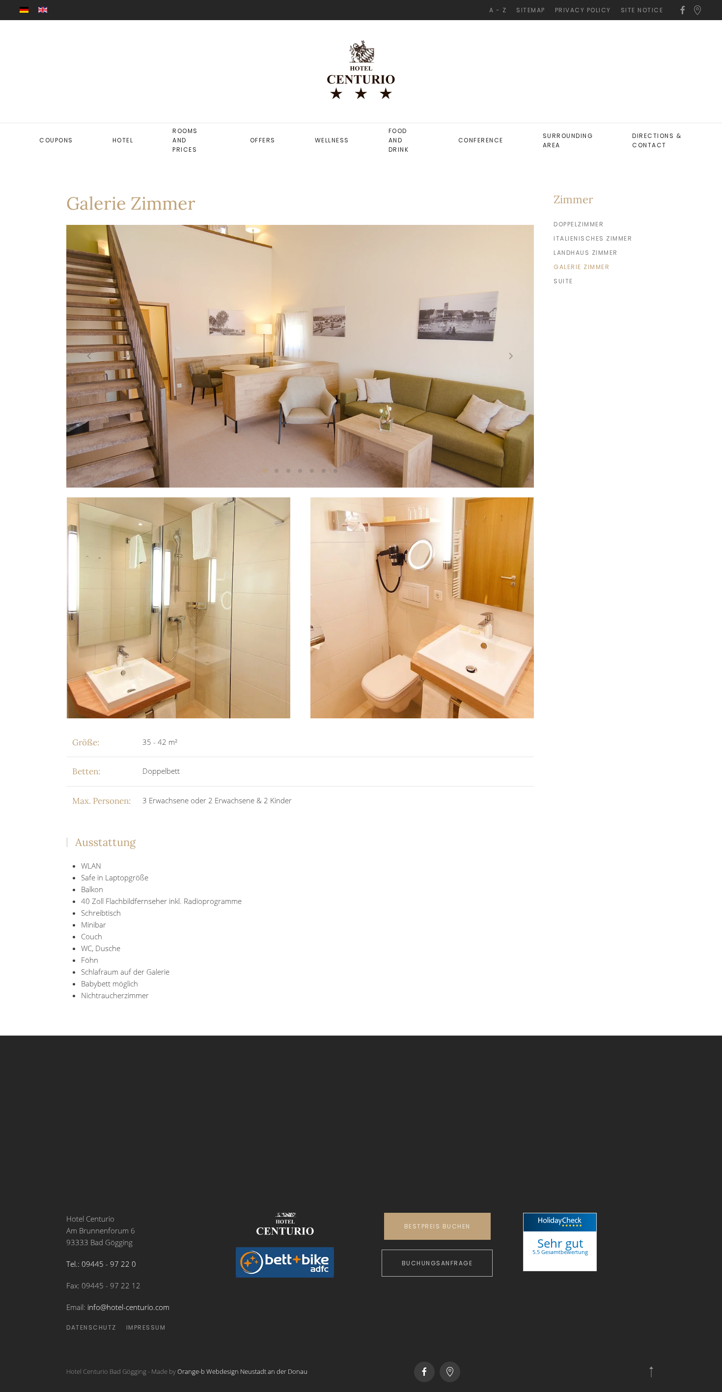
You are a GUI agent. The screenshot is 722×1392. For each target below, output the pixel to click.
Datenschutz (91, 1327)
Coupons (56, 140)
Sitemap (530, 10)
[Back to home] (361, 71)
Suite (563, 281)
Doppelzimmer (579, 224)
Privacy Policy (583, 10)
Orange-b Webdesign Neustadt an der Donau (242, 1371)
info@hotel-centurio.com (128, 1307)
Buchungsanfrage (437, 1263)
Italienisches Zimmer (593, 238)
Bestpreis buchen (437, 1226)
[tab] (265, 471)
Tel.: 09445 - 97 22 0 (101, 1264)
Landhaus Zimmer (586, 252)
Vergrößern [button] (178, 607)
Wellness (332, 140)
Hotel (123, 140)
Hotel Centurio (560, 1262)
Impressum (146, 1327)
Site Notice (642, 10)
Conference (480, 140)
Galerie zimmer (582, 267)
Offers (263, 140)
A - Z (498, 10)
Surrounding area (568, 140)
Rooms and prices (185, 140)
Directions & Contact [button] (656, 140)
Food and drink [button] (399, 140)
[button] (89, 356)
